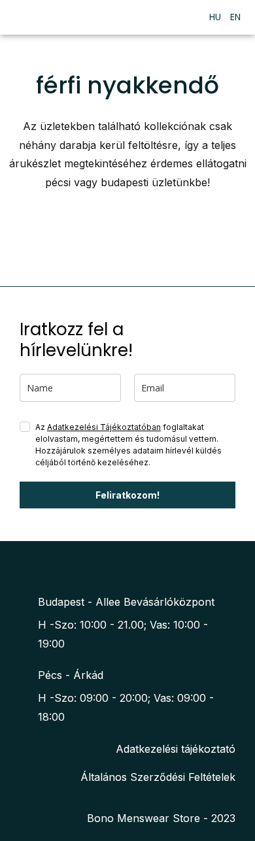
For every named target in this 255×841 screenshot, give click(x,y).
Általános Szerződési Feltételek (157, 776)
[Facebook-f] (111, 567)
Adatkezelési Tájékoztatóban (104, 427)
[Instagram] (137, 567)
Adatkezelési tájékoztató (175, 748)
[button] (182, 17)
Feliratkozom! (127, 495)
